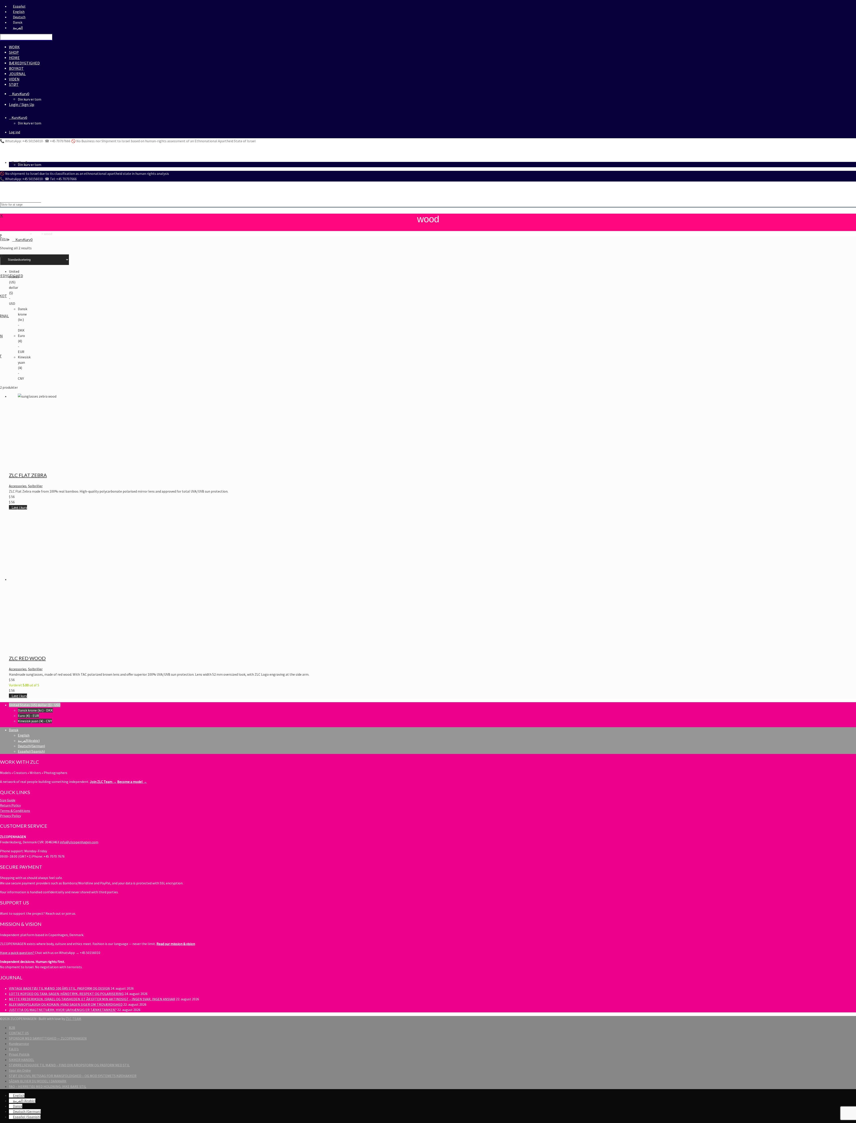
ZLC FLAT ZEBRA (28, 475)
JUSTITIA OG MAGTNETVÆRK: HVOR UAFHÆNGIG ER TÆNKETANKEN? (63, 1009)
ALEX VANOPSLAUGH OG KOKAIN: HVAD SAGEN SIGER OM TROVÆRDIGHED (66, 1004)
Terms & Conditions (15, 810)
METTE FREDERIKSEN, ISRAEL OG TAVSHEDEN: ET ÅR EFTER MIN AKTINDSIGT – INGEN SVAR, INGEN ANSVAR (92, 999)
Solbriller (35, 486)
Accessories (18, 486)
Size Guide (7, 800)
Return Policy (10, 805)
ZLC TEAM (73, 1018)
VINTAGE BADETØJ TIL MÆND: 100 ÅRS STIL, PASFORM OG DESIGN (59, 988)
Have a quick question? (17, 952)
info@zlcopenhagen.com (79, 842)
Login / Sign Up (21, 104)
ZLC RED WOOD (27, 658)
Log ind (14, 132)
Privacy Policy (10, 815)
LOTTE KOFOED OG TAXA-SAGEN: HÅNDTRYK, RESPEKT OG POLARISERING (66, 993)
